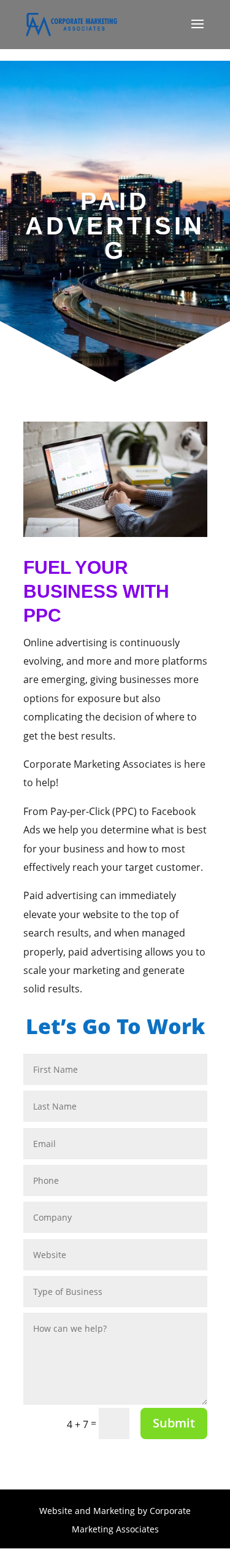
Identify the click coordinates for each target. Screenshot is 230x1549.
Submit (174, 1423)
